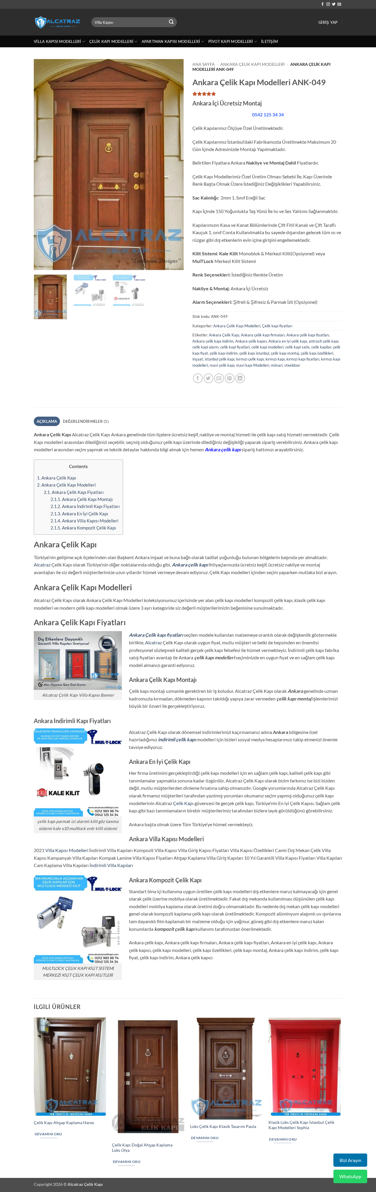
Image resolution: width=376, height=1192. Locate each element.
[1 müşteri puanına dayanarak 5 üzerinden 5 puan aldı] (267, 93)
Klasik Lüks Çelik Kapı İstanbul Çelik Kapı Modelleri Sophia (301, 1125)
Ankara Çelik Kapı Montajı (82, 499)
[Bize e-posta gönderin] (339, 4)
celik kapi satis (297, 347)
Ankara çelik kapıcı (251, 341)
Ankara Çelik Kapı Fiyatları (74, 492)
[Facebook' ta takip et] (322, 4)
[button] (328, 22)
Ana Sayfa (203, 64)
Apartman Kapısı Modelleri (171, 41)
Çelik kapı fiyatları (277, 325)
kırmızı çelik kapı (250, 359)
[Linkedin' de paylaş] (240, 378)
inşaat (197, 359)
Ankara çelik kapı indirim (213, 341)
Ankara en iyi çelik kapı (287, 341)
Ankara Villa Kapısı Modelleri (84, 520)
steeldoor (292, 365)
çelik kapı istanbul (254, 353)
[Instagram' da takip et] (328, 4)
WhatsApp (350, 1176)
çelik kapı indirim (224, 353)
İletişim (269, 41)
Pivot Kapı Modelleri (230, 41)
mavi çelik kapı (222, 365)
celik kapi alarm (205, 347)
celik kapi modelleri (267, 347)
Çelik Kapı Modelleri (111, 41)
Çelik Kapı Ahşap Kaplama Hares (64, 1122)
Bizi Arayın (350, 1160)
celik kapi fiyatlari (235, 347)
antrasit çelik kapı (323, 341)
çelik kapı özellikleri (317, 353)
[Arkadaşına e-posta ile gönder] (219, 378)
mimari (277, 365)
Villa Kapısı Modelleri (57, 41)
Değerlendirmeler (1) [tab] (86, 421)
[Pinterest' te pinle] (229, 378)
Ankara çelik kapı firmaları (263, 335)
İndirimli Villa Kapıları (111, 865)
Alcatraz (42, 564)
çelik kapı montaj (285, 353)
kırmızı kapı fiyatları (302, 359)
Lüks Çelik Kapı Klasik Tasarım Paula (223, 1126)
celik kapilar (321, 347)
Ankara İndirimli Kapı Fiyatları (85, 506)
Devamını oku (48, 1134)
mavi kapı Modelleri (252, 365)
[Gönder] (172, 22)
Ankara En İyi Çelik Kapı (79, 513)
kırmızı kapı (275, 359)
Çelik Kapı (183, 803)
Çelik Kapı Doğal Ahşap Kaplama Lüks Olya (142, 1147)
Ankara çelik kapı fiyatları (307, 335)
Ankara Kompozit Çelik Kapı (83, 527)
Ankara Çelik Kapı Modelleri (252, 64)
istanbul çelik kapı (219, 359)
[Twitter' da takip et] (333, 4)
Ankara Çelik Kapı (224, 335)
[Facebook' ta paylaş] (198, 378)
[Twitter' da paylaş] (208, 378)
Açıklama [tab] (47, 421)
